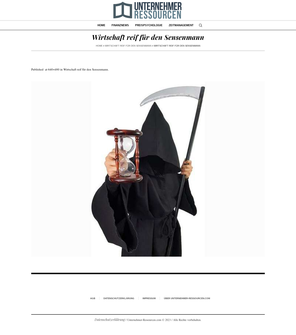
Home (99, 46)
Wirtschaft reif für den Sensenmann (128, 46)
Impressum (149, 298)
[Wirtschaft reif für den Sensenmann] (148, 169)
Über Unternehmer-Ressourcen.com (187, 298)
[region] (52, 302)
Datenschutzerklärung (118, 298)
